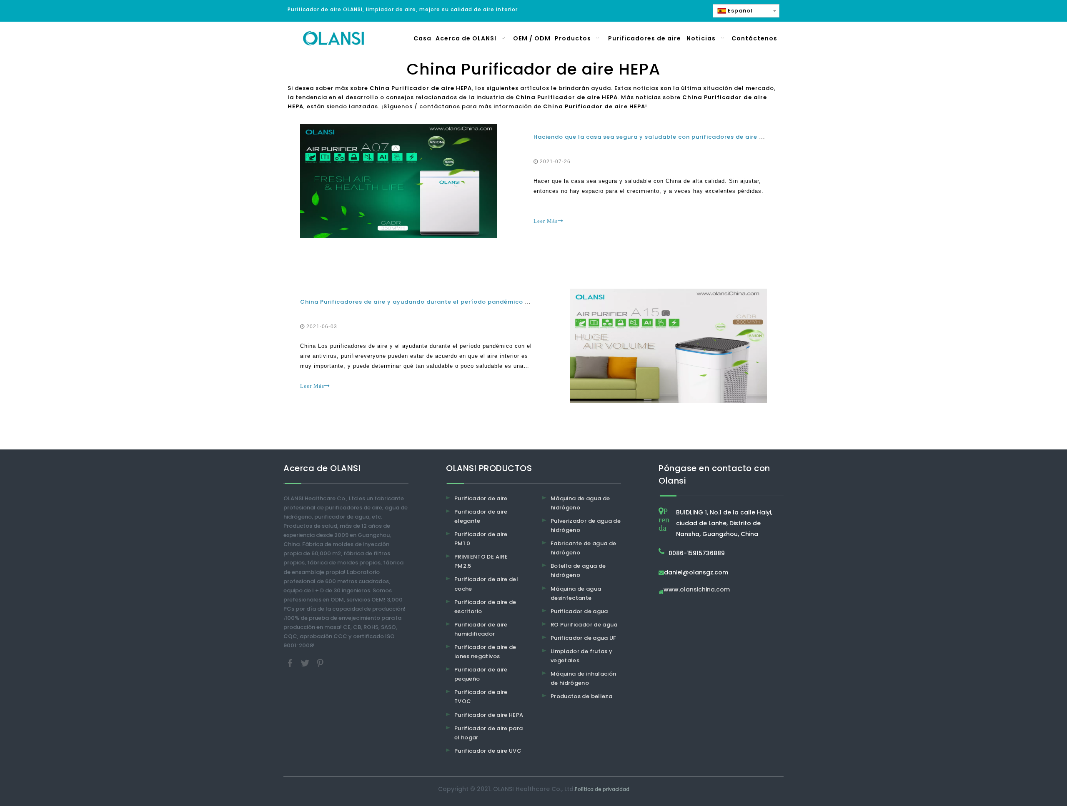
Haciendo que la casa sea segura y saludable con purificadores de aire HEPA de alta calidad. (680, 137)
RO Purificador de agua (584, 625)
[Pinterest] (320, 663)
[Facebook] (290, 663)
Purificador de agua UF (583, 638)
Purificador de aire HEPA (488, 715)
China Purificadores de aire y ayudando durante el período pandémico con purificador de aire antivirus (463, 302)
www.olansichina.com (697, 590)
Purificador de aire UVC (487, 751)
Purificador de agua (579, 611)
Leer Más (546, 221)
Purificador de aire (481, 498)
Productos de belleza (581, 696)
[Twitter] (305, 663)
